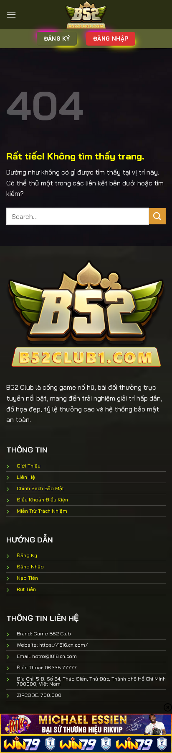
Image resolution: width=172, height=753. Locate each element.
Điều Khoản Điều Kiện (42, 499)
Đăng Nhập (30, 566)
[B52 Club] (86, 14)
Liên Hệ (26, 477)
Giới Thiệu (28, 466)
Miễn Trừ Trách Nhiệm (42, 511)
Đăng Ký (27, 555)
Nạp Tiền (27, 578)
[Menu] (11, 14)
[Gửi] (157, 216)
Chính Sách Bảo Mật (40, 488)
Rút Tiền (26, 589)
